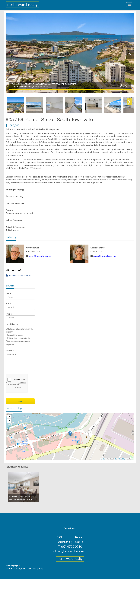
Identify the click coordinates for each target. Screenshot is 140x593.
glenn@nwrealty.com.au (40, 256)
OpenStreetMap (120, 459)
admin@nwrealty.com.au (70, 551)
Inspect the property (16, 335)
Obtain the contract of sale (19, 338)
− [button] (9, 420)
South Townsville (19, 497)
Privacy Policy (38, 569)
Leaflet (103, 459)
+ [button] (9, 416)
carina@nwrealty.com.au (104, 256)
